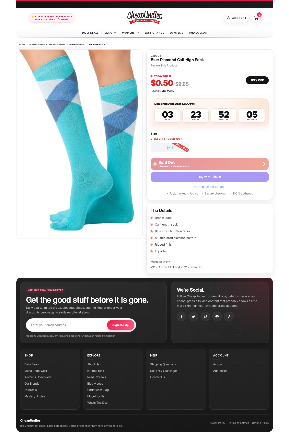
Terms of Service (238, 422)
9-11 (170, 147)
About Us (93, 364)
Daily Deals (90, 33)
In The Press (95, 371)
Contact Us (157, 377)
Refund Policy (260, 422)
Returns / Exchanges (163, 371)
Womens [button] (128, 33)
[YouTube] (217, 316)
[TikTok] (229, 316)
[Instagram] (205, 316)
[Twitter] (193, 316)
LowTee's (176, 33)
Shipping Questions (163, 364)
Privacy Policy (217, 422)
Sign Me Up (120, 325)
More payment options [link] (209, 187)
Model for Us (96, 396)
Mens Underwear (35, 371)
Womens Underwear (38, 377)
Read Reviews (96, 377)
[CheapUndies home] (144, 17)
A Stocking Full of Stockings (47, 44)
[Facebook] (181, 316)
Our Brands (31, 383)
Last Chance (154, 33)
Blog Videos (95, 383)
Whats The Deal (97, 402)
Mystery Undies (34, 396)
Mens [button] (108, 33)
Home (22, 44)
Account (218, 364)
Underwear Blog (98, 390)
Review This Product (164, 65)
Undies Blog (198, 33)
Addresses (220, 371)
